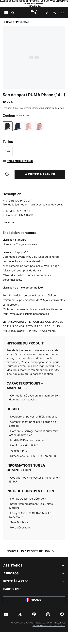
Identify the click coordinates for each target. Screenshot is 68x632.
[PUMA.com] (34, 12)
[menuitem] (6, 614)
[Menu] (6, 12)
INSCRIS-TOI (35, 6)
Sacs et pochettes (17, 22)
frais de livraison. (55, 108)
